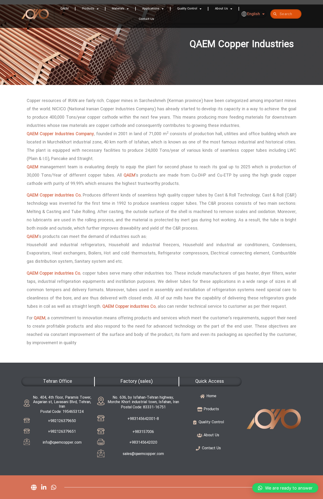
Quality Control (187, 8)
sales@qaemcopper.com (143, 454)
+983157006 (143, 432)
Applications (150, 8)
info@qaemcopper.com (62, 443)
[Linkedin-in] (43, 487)
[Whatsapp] (53, 487)
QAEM (64, 8)
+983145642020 (143, 443)
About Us (221, 8)
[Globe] (34, 487)
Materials (118, 8)
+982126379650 (62, 421)
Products (88, 8)
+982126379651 (62, 432)
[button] (285, 488)
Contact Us (146, 19)
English (253, 14)
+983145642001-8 (143, 419)
